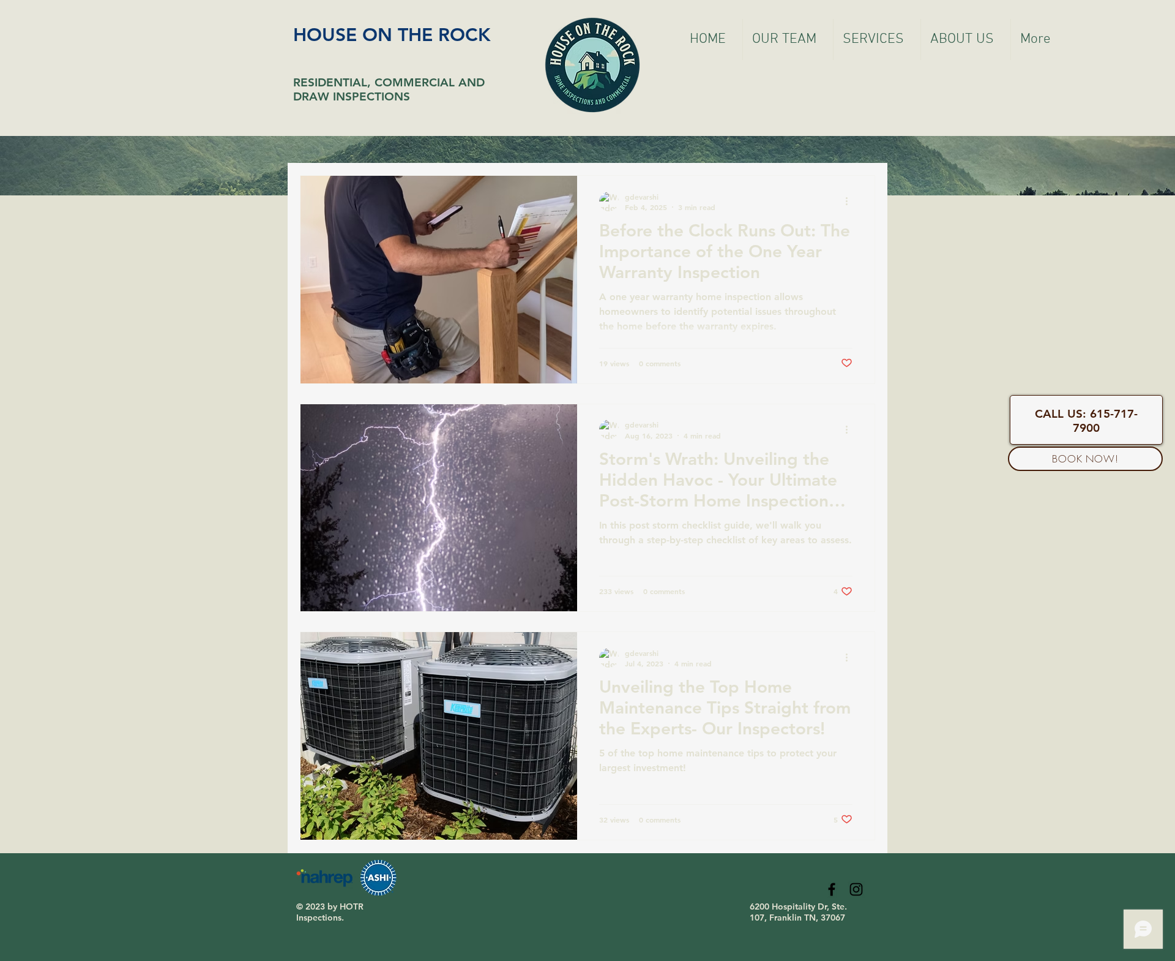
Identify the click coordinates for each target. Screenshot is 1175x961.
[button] (877, 39)
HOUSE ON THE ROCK (392, 35)
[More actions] (850, 201)
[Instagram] (856, 889)
